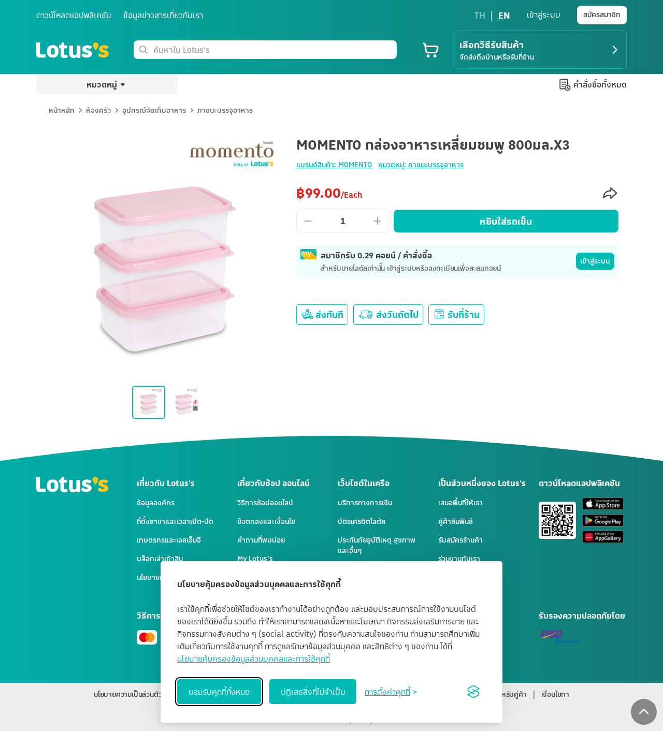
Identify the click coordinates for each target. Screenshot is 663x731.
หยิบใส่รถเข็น (506, 221)
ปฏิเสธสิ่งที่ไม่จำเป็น (313, 691)
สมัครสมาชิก (602, 14)
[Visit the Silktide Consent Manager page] (473, 691)
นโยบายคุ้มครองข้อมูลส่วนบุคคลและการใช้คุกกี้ (253, 658)
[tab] (331, 449)
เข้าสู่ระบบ (595, 261)
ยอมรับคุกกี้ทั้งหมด (219, 691)
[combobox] (273, 49)
